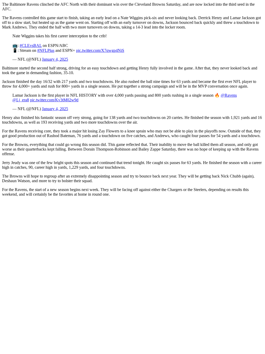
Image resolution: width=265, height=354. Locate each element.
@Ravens (229, 95)
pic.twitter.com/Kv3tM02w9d (54, 100)
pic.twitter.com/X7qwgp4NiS (100, 50)
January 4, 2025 (55, 59)
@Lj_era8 (20, 100)
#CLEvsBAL (31, 45)
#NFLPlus (45, 50)
